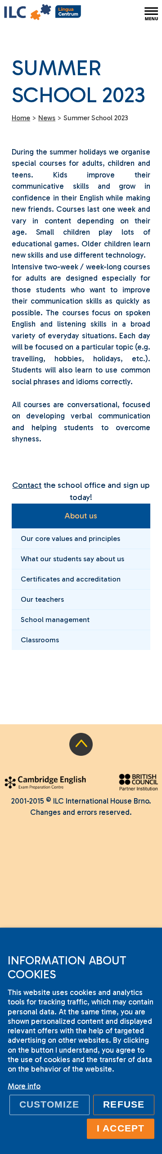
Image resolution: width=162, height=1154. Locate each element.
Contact (26, 485)
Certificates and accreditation (71, 579)
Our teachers (42, 599)
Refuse (123, 1104)
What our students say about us (72, 558)
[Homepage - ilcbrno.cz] (42, 13)
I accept (120, 1128)
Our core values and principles (70, 538)
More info (24, 1085)
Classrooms (40, 640)
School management (55, 619)
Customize (49, 1104)
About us (80, 516)
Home (21, 118)
